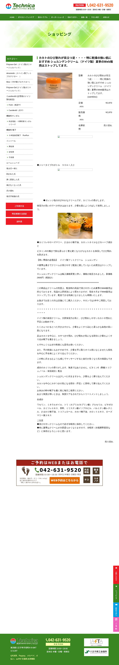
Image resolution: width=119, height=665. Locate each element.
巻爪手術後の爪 (12, 196)
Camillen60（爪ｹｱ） (16, 110)
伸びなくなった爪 (13, 185)
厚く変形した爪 (12, 180)
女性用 (11, 152)
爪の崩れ (10, 191)
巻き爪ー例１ (12, 168)
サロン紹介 (95, 17)
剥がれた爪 (11, 174)
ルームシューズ (12, 163)
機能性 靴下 (11, 130)
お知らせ (106, 17)
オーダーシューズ (57, 17)
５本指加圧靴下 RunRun (19, 135)
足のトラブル (43, 17)
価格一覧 (84, 17)
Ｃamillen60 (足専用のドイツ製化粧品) (18, 97)
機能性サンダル (12, 116)
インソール (11, 141)
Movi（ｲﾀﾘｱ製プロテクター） (18, 82)
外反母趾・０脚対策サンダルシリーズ (20, 122)
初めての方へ (72, 17)
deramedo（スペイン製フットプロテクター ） (18, 74)
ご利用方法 (19, 206)
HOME (12, 17)
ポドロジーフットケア (26, 17)
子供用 (11, 157)
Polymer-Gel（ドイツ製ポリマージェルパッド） (19, 66)
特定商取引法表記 (19, 213)
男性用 (11, 146)
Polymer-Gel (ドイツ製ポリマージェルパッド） (18, 89)
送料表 (19, 221)
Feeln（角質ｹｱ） (15, 105)
